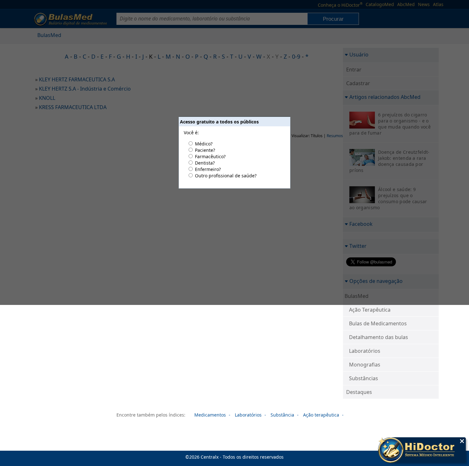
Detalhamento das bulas (378, 337)
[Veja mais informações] (422, 450)
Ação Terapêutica (370, 309)
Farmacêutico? (210, 156)
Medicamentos (210, 415)
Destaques (359, 392)
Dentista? (205, 163)
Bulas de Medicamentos (378, 323)
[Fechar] (462, 441)
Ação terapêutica (321, 415)
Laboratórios (364, 350)
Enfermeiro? (208, 169)
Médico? (203, 144)
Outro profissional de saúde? (226, 176)
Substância (282, 415)
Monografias (364, 364)
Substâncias (363, 378)
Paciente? (205, 150)
